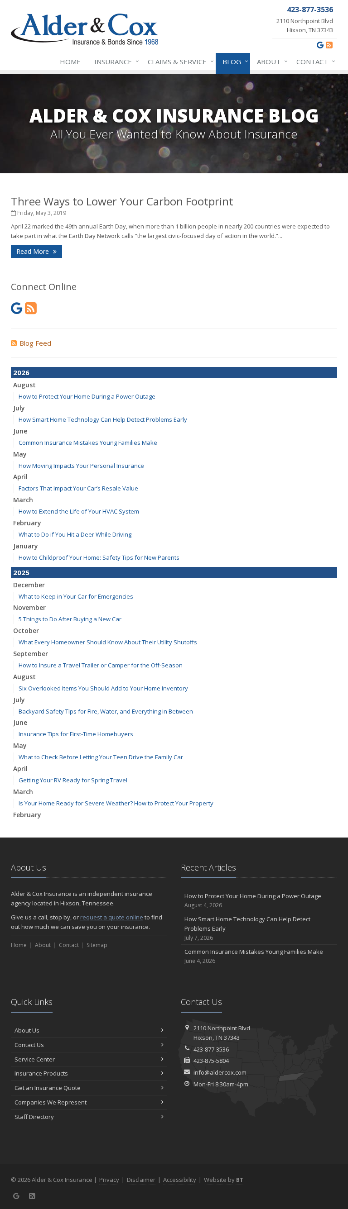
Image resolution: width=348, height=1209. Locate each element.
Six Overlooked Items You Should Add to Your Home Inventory (103, 688)
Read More (33, 251)
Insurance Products (41, 1073)
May (20, 454)
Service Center (34, 1059)
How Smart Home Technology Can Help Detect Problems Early (103, 419)
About (270, 61)
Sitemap (97, 945)
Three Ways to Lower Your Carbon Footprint (122, 201)
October (26, 630)
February (27, 523)
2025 (21, 572)
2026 (21, 372)
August (24, 385)
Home (70, 61)
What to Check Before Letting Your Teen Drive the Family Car (101, 757)
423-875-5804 (211, 1061)
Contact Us (29, 1045)
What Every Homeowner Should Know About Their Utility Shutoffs (108, 642)
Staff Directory (34, 1117)
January (25, 546)
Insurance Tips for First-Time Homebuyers (76, 734)
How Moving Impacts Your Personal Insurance (81, 466)
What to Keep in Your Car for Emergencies (76, 596)
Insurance (114, 61)
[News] (329, 44)
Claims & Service (178, 61)
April (20, 476)
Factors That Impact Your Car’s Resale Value (78, 488)
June (20, 431)
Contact (313, 61)
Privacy (109, 1180)
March (23, 499)
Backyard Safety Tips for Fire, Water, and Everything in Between (106, 711)
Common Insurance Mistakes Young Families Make (88, 442)
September (30, 653)
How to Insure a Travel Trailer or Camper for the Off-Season (101, 665)
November (29, 607)
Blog (233, 61)
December (29, 585)
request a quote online (111, 917)
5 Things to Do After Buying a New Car (70, 619)
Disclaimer (141, 1180)
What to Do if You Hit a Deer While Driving (75, 534)
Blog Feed (35, 342)
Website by (223, 1180)
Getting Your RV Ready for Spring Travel (73, 780)
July (19, 408)
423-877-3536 (211, 1049)
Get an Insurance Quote (47, 1088)
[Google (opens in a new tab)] (320, 44)
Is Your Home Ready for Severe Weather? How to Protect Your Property (116, 803)
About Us (26, 1030)
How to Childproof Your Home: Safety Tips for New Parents (99, 557)
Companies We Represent (50, 1102)
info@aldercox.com (219, 1072)
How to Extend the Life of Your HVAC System (79, 511)
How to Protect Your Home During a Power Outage (87, 396)
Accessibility (179, 1180)
